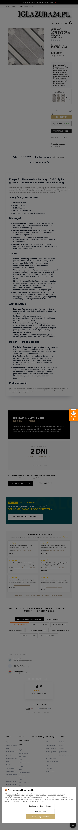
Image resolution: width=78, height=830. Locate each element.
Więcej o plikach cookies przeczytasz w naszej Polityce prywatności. (38, 800)
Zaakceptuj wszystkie (40, 817)
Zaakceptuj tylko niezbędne (40, 806)
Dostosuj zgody (40, 811)
